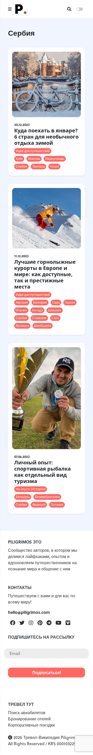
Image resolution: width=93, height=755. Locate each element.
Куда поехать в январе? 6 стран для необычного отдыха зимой (46, 136)
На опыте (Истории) (30, 489)
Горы (56, 302)
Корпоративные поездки (31, 725)
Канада (37, 310)
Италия (21, 310)
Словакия (39, 318)
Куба (19, 158)
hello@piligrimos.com (29, 612)
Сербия (21, 166)
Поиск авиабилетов (26, 712)
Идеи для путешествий (33, 151)
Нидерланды (54, 158)
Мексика (34, 158)
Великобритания (47, 497)
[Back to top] (80, 742)
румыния (54, 310)
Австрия (22, 302)
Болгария (40, 302)
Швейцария (42, 325)
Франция (22, 325)
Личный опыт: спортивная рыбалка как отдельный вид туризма (42, 472)
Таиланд (38, 166)
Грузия (70, 302)
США (55, 318)
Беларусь (23, 497)
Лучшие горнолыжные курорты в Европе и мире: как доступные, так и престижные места (45, 274)
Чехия (54, 166)
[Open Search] (69, 9)
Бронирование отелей (29, 719)
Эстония (57, 504)
